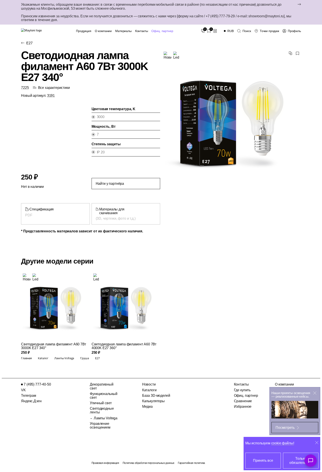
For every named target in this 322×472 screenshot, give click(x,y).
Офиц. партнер (162, 31)
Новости (149, 384)
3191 (51, 95)
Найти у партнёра (110, 183)
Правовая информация (105, 463)
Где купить (242, 390)
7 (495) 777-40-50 (37, 384)
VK (23, 390)
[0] (203, 31)
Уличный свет (100, 403)
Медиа (147, 406)
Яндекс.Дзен (31, 401)
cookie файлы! (282, 443)
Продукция (83, 31)
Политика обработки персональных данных (148, 463)
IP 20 (101, 152)
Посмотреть (285, 427)
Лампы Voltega (105, 418)
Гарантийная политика (191, 463)
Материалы (123, 31)
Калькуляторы (153, 401)
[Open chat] (310, 460)
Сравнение (243, 401)
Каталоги (149, 390)
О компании (103, 31)
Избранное (243, 406)
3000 (100, 117)
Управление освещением (100, 425)
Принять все (263, 460)
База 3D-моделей (156, 395)
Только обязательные (300, 461)
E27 (29, 43)
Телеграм (28, 395)
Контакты (141, 31)
